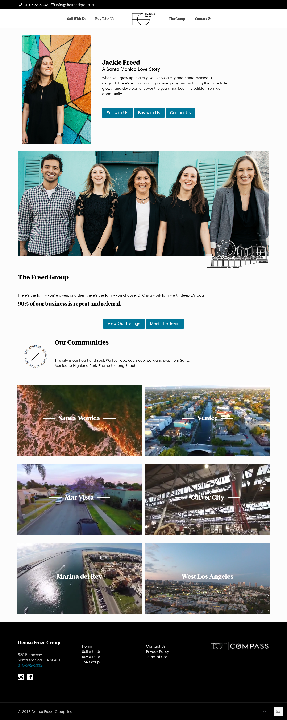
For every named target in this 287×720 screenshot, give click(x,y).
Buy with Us (149, 112)
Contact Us (180, 112)
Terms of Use (156, 657)
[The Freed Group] (143, 18)
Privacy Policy (157, 651)
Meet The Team (164, 323)
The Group (91, 662)
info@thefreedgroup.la (75, 5)
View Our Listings (124, 323)
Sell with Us (117, 112)
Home (87, 646)
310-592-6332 (36, 5)
